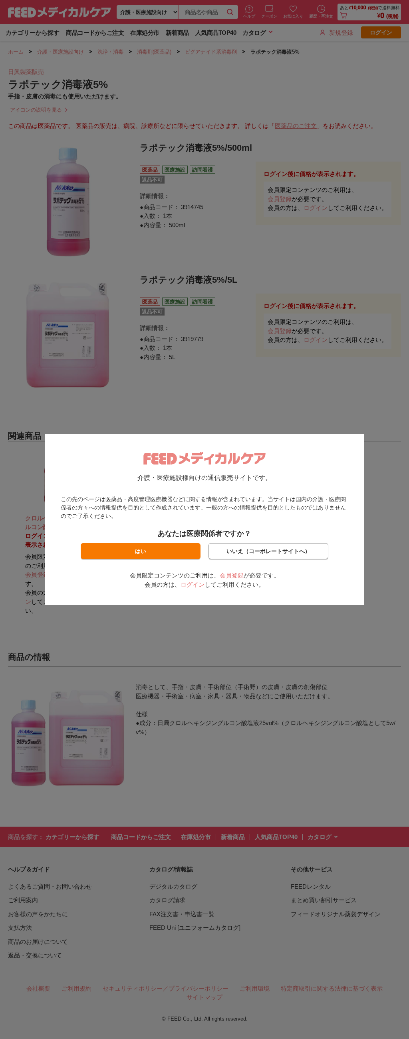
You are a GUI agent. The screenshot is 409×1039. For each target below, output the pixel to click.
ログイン (192, 584)
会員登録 (232, 575)
